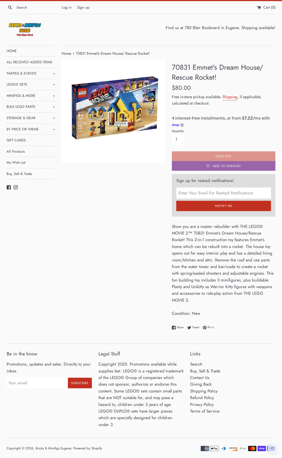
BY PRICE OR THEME (31, 129)
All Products (16, 151)
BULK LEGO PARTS (31, 106)
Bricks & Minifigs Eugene (53, 448)
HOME (12, 50)
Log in (67, 7)
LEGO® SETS (31, 84)
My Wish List (16, 162)
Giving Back (201, 384)
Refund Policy (202, 398)
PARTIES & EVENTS (31, 73)
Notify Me (223, 206)
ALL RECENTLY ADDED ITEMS (29, 62)
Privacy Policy (202, 404)
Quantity (178, 131)
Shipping (229, 97)
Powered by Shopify (87, 448)
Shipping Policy (203, 391)
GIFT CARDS (16, 140)
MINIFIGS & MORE (31, 95)
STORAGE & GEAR (31, 117)
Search (196, 364)
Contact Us (199, 378)
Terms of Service (205, 411)
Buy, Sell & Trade (19, 173)
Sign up (83, 7)
